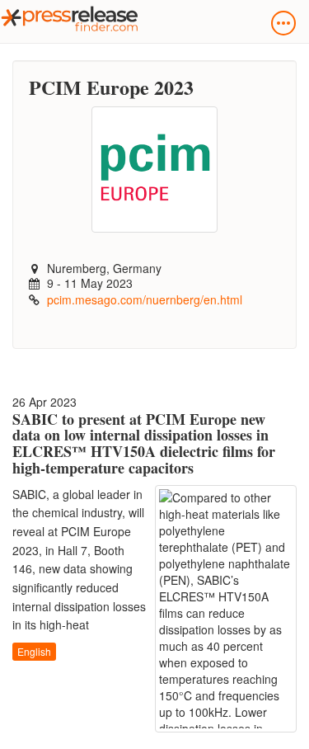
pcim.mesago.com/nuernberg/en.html (144, 299)
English (34, 651)
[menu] (283, 23)
